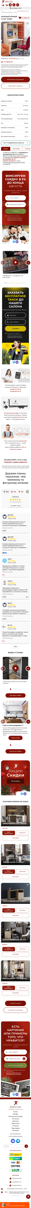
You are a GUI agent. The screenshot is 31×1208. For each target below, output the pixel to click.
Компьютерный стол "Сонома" (15, 978)
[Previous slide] (2, 262)
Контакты (15, 1130)
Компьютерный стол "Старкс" (14, 901)
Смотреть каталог (15, 1003)
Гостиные (15, 1119)
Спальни (15, 1126)
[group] (15, 262)
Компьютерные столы (23, 11)
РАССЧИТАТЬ (22, 832)
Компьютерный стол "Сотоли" (15, 939)
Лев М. (10, 559)
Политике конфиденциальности (14, 218)
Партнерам (15, 1128)
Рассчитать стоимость (16, 86)
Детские (15, 1121)
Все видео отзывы (15, 695)
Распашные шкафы (15, 1116)
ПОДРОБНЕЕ (15, 838)
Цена (6, 149)
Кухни (15, 1111)
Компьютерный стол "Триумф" (15, 823)
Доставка (16, 149)
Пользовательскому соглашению (14, 220)
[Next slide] (28, 262)
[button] (10, 689)
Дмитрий (10, 537)
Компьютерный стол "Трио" (14, 862)
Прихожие (15, 1123)
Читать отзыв (15, 738)
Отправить (15, 211)
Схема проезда (15, 1195)
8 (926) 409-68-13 (9, 161)
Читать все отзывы (15, 751)
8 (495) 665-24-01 (9, 159)
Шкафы (15, 1114)
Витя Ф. (10, 625)
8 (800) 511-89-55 (20, 157)
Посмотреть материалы (15, 1010)
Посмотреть (15, 781)
